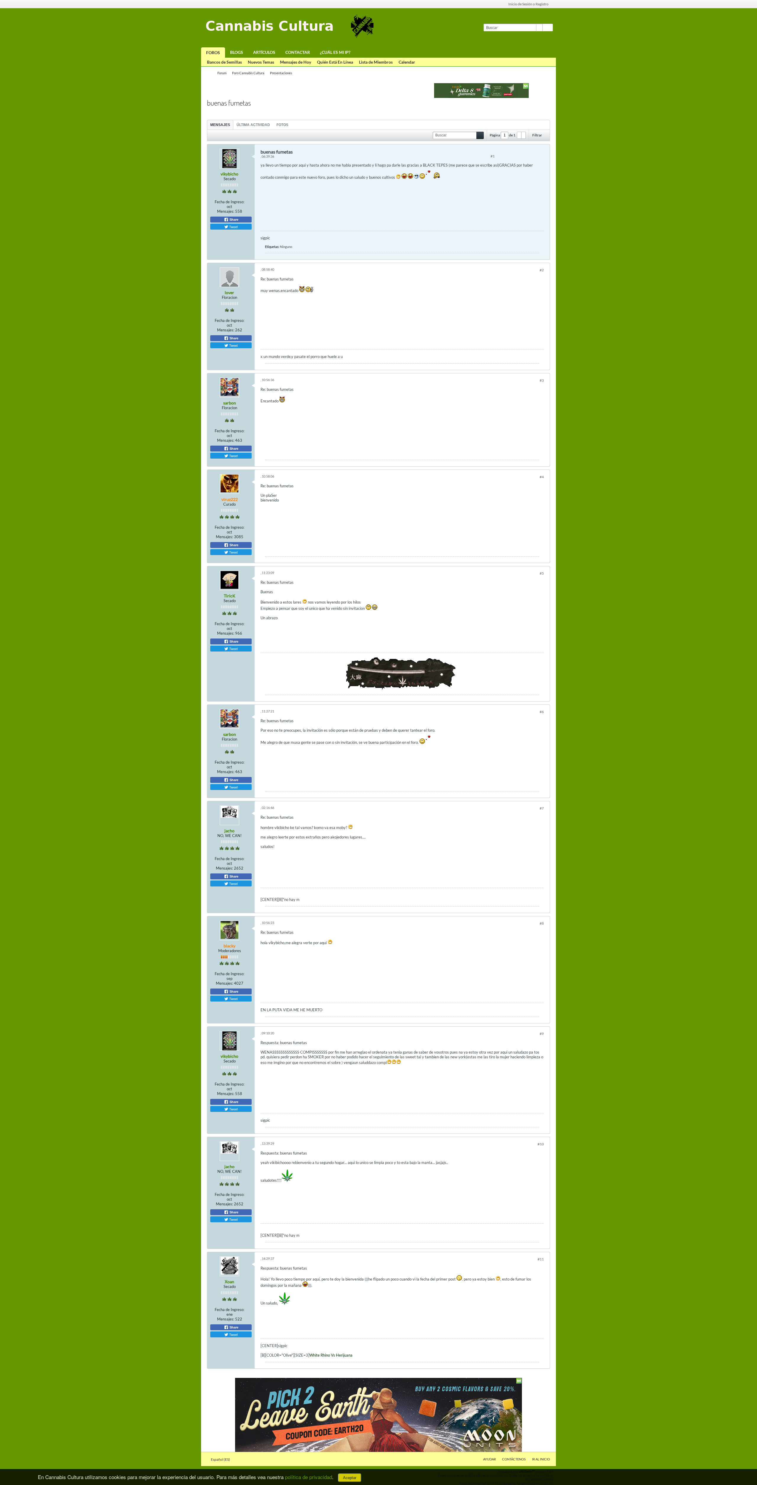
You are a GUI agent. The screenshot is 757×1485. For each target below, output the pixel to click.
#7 (542, 808)
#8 (542, 923)
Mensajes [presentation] (220, 125)
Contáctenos (514, 1459)
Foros (213, 52)
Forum (222, 73)
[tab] (220, 125)
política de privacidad (308, 1477)
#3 (542, 380)
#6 (542, 712)
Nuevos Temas (261, 62)
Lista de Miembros (376, 62)
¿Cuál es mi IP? (335, 52)
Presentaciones (281, 73)
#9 (542, 1033)
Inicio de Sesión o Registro (528, 4)
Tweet (233, 226)
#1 (493, 156)
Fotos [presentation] (282, 125)
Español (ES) (221, 1459)
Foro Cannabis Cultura (248, 73)
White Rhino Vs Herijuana (330, 1355)
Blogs (236, 52)
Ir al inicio (541, 1459)
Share (233, 219)
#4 (542, 477)
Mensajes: (225, 211)
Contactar (297, 52)
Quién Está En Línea (335, 62)
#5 (542, 573)
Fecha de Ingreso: (229, 201)
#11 (541, 1259)
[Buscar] (547, 27)
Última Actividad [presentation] (253, 125)
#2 (542, 270)
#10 (541, 1144)
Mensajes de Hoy (295, 62)
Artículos (264, 52)
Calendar (407, 62)
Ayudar (489, 1459)
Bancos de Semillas (224, 62)
